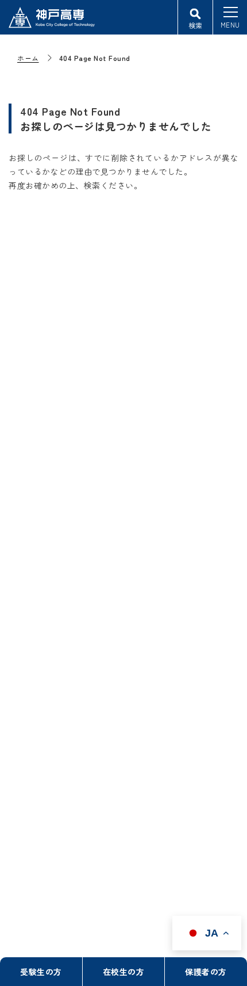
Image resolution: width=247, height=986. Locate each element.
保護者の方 (206, 971)
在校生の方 (124, 971)
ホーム (28, 58)
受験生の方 (41, 971)
